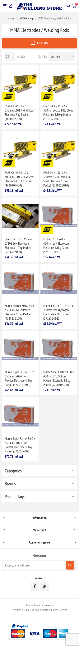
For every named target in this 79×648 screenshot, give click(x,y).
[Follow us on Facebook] (34, 586)
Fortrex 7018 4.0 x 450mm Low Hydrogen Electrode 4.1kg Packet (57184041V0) (56, 245)
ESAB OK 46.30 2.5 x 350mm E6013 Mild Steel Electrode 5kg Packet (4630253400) (19, 112)
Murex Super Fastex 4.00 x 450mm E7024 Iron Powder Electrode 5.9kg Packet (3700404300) (58, 378)
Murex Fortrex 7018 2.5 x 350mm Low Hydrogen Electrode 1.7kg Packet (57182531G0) (19, 312)
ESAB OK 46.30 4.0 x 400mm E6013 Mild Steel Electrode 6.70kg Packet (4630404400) (19, 179)
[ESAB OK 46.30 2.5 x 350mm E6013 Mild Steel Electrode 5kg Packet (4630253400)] (20, 83)
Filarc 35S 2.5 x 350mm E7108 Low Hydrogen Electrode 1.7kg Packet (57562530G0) (18, 245)
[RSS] (44, 586)
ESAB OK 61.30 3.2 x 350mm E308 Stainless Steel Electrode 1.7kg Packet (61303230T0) (56, 179)
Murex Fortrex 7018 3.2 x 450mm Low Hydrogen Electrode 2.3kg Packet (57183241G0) (58, 312)
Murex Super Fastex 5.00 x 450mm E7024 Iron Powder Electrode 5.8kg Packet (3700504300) (20, 444)
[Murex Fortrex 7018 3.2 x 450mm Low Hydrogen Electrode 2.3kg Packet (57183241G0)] (58, 282)
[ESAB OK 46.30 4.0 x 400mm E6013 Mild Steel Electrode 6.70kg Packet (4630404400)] (20, 149)
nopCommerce (46, 605)
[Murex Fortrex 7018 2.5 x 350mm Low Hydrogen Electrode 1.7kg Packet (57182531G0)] (20, 282)
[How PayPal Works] (39, 641)
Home (11, 18)
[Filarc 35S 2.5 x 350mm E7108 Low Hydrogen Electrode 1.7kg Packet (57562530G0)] (20, 215)
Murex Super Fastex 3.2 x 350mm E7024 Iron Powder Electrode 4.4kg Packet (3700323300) (19, 378)
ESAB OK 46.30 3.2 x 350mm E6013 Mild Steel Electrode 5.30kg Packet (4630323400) (58, 112)
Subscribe (70, 565)
